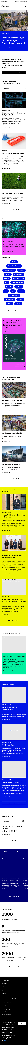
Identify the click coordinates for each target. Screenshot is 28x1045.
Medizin (18, 303)
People (9, 303)
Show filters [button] (6, 88)
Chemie (14, 261)
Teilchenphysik (9, 299)
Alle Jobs (13, 840)
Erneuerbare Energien (14, 266)
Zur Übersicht (13, 209)
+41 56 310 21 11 (6, 1009)
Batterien (21, 291)
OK (21, 1024)
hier (5, 1040)
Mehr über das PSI (13, 72)
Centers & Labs (4, 1)
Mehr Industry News (13, 620)
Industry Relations (9, 270)
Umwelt (8, 274)
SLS (6, 282)
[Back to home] (5, 6)
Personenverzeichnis (7, 1014)
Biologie (6, 278)
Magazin (18, 366)
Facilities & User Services (20, 1)
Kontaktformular (6, 1012)
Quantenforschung (17, 282)
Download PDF (20, 364)
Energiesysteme (14, 295)
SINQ (5, 291)
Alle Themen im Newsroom (13, 310)
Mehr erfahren (13, 803)
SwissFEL (9, 286)
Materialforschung (18, 278)
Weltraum (19, 286)
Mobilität (21, 270)
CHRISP (20, 299)
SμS (13, 291)
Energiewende (18, 274)
